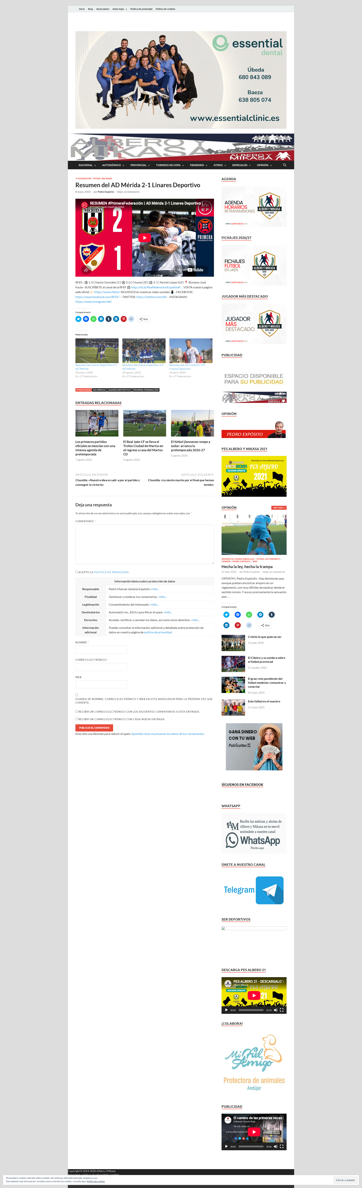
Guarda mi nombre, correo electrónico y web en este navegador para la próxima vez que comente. (144, 701)
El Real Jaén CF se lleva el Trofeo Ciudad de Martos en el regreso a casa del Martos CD (143, 448)
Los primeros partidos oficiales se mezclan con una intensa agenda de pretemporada (95, 448)
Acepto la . (104, 572)
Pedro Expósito (106, 191)
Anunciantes (102, 9)
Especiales (239, 165)
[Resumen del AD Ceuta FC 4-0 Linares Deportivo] (190, 350)
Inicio (82, 9)
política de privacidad (111, 572)
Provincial (138, 165)
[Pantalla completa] (282, 1010)
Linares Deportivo (119, 389)
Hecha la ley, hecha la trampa (247, 566)
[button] (181, 80)
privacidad (101, 1174)
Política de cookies (165, 9)
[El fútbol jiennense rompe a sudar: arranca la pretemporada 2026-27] (192, 424)
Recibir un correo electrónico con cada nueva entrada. (121, 719)
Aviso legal (118, 9)
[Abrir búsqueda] (285, 165)
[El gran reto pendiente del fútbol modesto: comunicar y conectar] (233, 679)
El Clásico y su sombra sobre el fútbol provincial (266, 659)
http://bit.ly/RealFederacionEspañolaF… (157, 287)
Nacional (86, 165)
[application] (254, 995)
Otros (218, 165)
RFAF (255, 561)
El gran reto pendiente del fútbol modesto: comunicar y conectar (267, 682)
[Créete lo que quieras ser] (233, 637)
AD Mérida (99, 389)
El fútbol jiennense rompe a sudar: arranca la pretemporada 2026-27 (190, 446)
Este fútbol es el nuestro (264, 701)
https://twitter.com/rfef (151, 297)
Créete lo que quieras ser (265, 636)
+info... (155, 589)
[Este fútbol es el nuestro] (233, 701)
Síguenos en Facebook (242, 785)
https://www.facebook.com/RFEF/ (97, 297)
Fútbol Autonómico (268, 559)
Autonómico (111, 165)
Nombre (82, 642)
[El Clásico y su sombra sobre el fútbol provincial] (233, 658)
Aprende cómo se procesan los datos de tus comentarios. (167, 733)
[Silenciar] (276, 1010)
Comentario (85, 521)
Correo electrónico (91, 659)
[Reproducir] (226, 1010)
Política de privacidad (141, 9)
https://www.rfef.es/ (107, 292)
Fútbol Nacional (102, 178)
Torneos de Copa (168, 165)
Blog (90, 9)
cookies (114, 1174)
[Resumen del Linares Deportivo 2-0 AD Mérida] (97, 350)
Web (78, 677)
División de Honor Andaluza (238, 559)
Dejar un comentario (128, 191)
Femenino (197, 165)
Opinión (262, 165)
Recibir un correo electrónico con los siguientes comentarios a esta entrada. (139, 711)
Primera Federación (146, 389)
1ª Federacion (83, 178)
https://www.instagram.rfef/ (93, 301)
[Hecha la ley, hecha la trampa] (254, 517)
